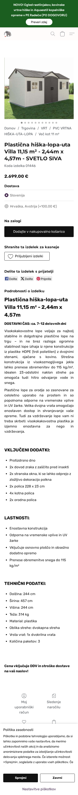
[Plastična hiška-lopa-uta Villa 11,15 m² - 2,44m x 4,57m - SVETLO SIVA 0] (39, 88)
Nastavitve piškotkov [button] (39, 789)
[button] (39, 22)
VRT (44, 128)
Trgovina (28, 128)
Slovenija (17, 195)
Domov (10, 128)
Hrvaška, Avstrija (33, 206)
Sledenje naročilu (54, 704)
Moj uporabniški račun (24, 707)
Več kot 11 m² (49, 134)
